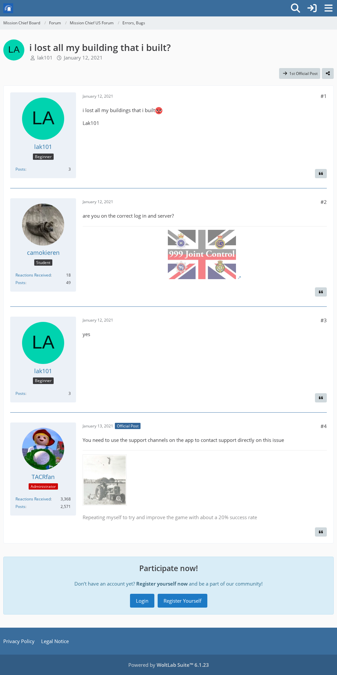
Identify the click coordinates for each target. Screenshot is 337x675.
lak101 (45, 57)
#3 (324, 320)
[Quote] (321, 173)
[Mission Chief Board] (8, 8)
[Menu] (328, 8)
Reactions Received (33, 275)
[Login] (312, 8)
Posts (20, 169)
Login (142, 600)
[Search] (295, 8)
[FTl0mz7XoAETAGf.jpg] (105, 480)
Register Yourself (182, 600)
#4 (324, 426)
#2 (324, 202)
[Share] (328, 73)
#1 (324, 96)
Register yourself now (162, 583)
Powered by (168, 665)
